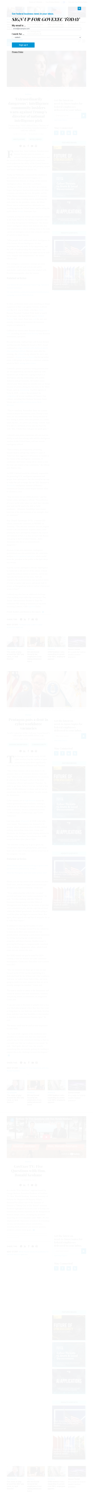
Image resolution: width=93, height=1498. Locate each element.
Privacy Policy (17, 52)
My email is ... (19, 25)
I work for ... (18, 34)
